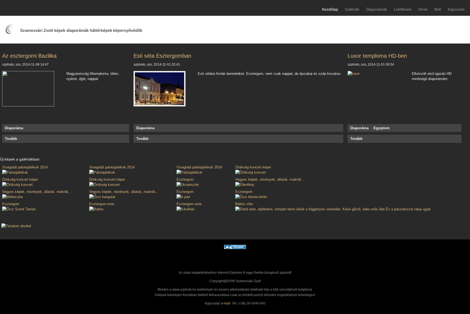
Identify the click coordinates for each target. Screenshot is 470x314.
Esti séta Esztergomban (162, 56)
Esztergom (185, 179)
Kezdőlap (330, 9)
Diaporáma (14, 128)
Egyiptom (381, 128)
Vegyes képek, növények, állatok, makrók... (270, 179)
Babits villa (244, 204)
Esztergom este (101, 204)
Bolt (437, 9)
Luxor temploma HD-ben (377, 56)
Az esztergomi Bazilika (29, 56)
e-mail (225, 303)
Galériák (352, 9)
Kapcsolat (456, 9)
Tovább (11, 139)
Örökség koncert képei (253, 167)
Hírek (423, 9)
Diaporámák (376, 9)
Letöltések (403, 9)
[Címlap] (9, 33)
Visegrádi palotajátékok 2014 (25, 167)
